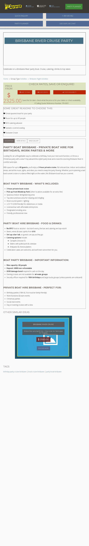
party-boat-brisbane (53, 371)
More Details (21, 141)
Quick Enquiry (21, 16)
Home (30, 6)
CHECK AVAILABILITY (70, 92)
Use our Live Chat (68, 23)
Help (54, 6)
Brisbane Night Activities (39, 79)
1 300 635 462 (67, 16)
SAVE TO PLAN (25, 92)
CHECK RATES (43, 92)
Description (9, 141)
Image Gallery (34, 141)
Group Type (41, 6)
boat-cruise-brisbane (36, 371)
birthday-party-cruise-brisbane (14, 371)
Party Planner (74, 6)
